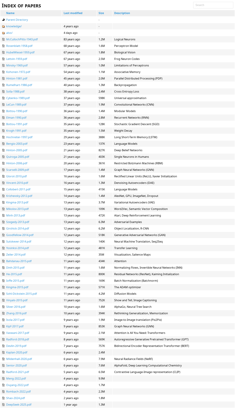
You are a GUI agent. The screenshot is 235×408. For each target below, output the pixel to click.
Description (122, 13)
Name (10, 13)
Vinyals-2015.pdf (17, 300)
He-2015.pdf (14, 274)
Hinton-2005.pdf (16, 150)
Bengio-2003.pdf (17, 143)
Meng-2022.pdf (16, 378)
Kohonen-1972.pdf (18, 71)
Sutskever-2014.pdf (18, 241)
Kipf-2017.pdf (15, 326)
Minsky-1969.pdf (17, 65)
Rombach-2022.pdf (18, 391)
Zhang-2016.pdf (16, 313)
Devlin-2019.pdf (16, 345)
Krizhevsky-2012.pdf (19, 195)
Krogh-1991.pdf (16, 130)
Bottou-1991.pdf (16, 124)
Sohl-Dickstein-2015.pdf (21, 293)
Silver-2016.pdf (15, 306)
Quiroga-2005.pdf (17, 156)
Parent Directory (17, 19)
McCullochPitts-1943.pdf (22, 39)
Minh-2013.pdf (15, 215)
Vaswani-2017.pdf (17, 332)
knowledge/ (14, 26)
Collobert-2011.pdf (18, 189)
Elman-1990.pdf (16, 117)
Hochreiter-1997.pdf (19, 137)
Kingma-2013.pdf (17, 202)
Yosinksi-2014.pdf (17, 248)
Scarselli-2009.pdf (17, 169)
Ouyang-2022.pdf (17, 385)
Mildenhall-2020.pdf (19, 358)
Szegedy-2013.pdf (17, 221)
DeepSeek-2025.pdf (18, 404)
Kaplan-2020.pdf (16, 352)
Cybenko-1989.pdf (18, 98)
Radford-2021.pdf (17, 371)
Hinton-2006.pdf (16, 163)
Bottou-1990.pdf (16, 111)
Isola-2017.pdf (15, 319)
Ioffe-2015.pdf (15, 280)
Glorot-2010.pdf (16, 176)
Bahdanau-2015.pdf (19, 261)
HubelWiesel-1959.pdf (20, 52)
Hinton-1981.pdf (16, 78)
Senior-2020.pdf (16, 365)
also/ (9, 32)
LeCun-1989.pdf (16, 104)
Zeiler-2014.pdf (16, 254)
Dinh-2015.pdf (15, 267)
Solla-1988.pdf (15, 91)
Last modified (73, 13)
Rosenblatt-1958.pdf (19, 45)
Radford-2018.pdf (17, 339)
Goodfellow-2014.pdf (20, 235)
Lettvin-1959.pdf (16, 58)
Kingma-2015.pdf (17, 287)
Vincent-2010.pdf (17, 182)
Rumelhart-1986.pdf (19, 85)
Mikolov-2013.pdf (17, 208)
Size (101, 13)
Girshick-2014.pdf (17, 228)
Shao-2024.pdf (15, 398)
